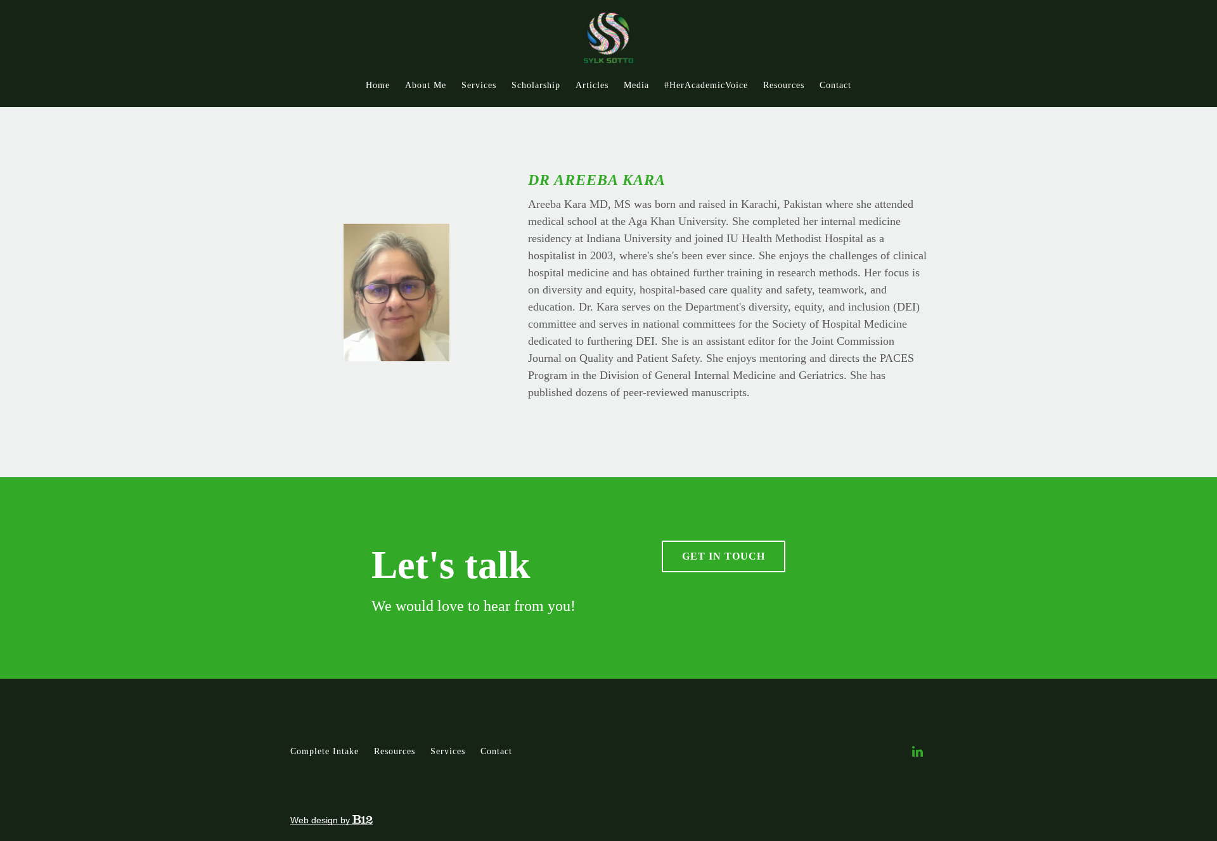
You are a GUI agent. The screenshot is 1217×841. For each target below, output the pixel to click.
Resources (783, 85)
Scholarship (536, 85)
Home (378, 85)
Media (636, 85)
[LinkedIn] (917, 751)
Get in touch (723, 556)
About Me (425, 85)
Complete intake (324, 751)
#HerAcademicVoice (706, 85)
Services (478, 85)
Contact (835, 85)
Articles (592, 85)
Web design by (321, 820)
